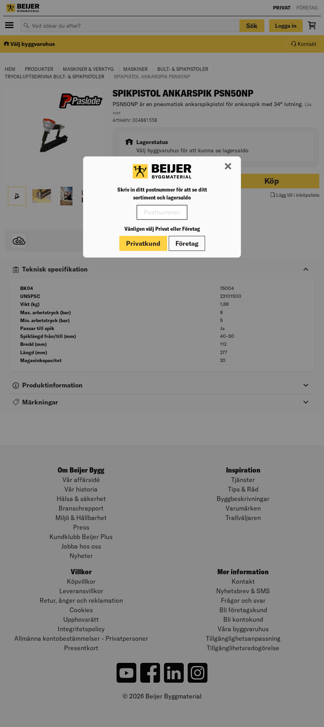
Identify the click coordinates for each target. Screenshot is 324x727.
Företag (186, 243)
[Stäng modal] (228, 166)
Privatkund (143, 243)
